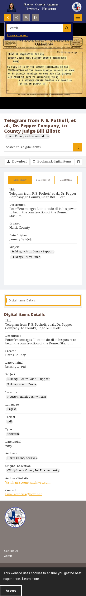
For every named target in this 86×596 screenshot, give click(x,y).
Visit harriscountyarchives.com (28, 482)
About (8, 556)
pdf (9, 422)
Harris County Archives (22, 458)
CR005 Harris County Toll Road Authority (33, 471)
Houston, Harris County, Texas (26, 397)
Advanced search (17, 35)
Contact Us (11, 551)
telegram (13, 434)
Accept (11, 590)
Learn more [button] (30, 579)
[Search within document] (77, 147)
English (11, 409)
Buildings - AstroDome (25, 257)
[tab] (20, 180)
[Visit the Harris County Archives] (15, 517)
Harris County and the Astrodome (27, 136)
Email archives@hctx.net (23, 494)
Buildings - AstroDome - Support (32, 252)
